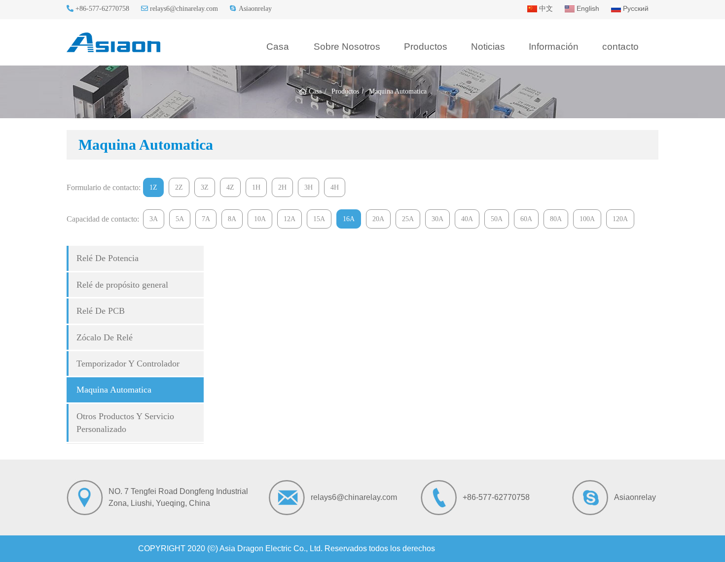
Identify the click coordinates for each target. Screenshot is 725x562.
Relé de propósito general (122, 285)
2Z (179, 187)
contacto (620, 46)
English (587, 8)
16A (349, 219)
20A (378, 219)
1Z (153, 187)
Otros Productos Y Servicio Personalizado (125, 422)
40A (467, 219)
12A (289, 219)
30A (437, 219)
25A (408, 219)
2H (282, 187)
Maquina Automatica (113, 390)
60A (526, 219)
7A (206, 219)
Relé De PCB (100, 311)
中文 (545, 8)
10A (260, 219)
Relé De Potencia (107, 258)
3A (153, 219)
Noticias (488, 46)
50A (497, 219)
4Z (230, 187)
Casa (277, 46)
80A (556, 219)
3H (308, 187)
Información (554, 46)
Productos (425, 46)
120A (620, 219)
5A (180, 219)
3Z (205, 187)
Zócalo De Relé (104, 337)
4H (334, 187)
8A (232, 219)
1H (256, 187)
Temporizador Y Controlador (128, 363)
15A (319, 219)
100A (587, 219)
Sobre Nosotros (347, 46)
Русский (635, 8)
